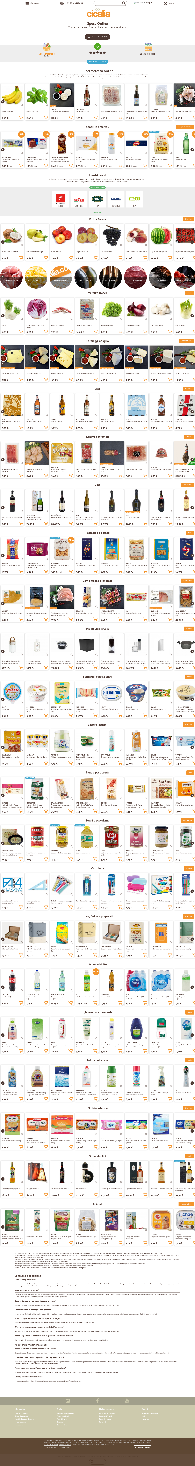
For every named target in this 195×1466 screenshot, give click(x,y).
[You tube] (127, 1402)
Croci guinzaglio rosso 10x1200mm (132, 1238)
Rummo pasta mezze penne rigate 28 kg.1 (136, 566)
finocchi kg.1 (5, 325)
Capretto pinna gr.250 (182, 373)
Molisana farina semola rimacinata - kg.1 (136, 950)
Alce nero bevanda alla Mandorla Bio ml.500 (136, 758)
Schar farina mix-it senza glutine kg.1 (61, 950)
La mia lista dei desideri (150, 1413)
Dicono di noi (61, 1422)
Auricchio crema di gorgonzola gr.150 (36, 710)
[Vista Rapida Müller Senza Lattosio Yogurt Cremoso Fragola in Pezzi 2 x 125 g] (171, 750)
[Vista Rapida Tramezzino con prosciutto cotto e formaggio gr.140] (72, 798)
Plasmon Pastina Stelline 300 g (11, 1141)
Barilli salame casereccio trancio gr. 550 (111, 470)
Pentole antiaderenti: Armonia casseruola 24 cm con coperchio (61, 662)
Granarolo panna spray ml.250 (110, 757)
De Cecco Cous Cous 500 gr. (109, 565)
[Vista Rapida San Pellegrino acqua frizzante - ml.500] (72, 990)
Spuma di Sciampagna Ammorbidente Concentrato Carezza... (60, 161)
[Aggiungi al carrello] (21, 117)
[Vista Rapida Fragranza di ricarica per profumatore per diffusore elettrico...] (47, 655)
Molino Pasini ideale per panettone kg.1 (86, 950)
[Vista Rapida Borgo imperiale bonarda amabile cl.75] (22, 511)
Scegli (112, 1444)
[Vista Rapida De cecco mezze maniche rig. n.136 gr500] (171, 559)
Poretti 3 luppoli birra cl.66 (34, 421)
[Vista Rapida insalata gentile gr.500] (121, 319)
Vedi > (189, 676)
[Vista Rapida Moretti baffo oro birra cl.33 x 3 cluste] (22, 415)
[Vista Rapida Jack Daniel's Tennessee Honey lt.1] (171, 1182)
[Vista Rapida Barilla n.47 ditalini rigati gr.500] (96, 559)
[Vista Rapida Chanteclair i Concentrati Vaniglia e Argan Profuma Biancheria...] (47, 1086)
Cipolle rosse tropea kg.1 (133, 325)
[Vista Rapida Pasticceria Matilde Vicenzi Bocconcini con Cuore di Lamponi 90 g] (22, 798)
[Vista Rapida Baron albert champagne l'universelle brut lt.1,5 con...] (47, 511)
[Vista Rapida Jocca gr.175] (22, 703)
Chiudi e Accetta (143, 1447)
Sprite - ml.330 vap (180, 159)
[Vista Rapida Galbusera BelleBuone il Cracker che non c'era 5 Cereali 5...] (171, 798)
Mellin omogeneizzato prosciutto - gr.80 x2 (136, 1142)
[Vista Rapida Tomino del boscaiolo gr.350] (72, 105)
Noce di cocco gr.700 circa (10, 252)
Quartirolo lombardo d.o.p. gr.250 (161, 373)
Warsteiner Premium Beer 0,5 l (85, 421)
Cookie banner (19, 1425)
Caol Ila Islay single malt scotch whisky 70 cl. (185, 1190)
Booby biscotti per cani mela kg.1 (86, 1237)
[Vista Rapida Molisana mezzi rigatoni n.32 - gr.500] (72, 559)
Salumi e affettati (105, 1416)
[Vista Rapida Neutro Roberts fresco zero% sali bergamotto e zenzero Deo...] (121, 1038)
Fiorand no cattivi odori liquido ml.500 (160, 1094)
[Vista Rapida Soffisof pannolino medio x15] (171, 1134)
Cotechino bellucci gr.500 (84, 613)
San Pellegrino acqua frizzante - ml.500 (61, 998)
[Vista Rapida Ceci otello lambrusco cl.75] (146, 511)
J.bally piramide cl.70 (33, 1189)
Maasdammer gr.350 (57, 373)
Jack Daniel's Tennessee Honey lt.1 (161, 1189)
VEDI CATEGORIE (99, 36)
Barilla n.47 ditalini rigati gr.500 (85, 565)
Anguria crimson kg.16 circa (159, 252)
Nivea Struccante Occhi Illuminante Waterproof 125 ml (11, 1046)
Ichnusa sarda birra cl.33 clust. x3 (185, 421)
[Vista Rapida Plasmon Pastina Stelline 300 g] (22, 1134)
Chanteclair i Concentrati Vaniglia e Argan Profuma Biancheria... (37, 1094)
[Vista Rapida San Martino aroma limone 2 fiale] (171, 942)
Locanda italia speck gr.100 (134, 469)
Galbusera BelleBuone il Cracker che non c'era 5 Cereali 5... (160, 806)
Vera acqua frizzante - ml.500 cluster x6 (160, 998)
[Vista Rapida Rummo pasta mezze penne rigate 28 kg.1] (146, 559)
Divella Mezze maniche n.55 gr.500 (12, 565)
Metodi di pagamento (22, 1416)
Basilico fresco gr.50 (33, 111)
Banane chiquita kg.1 (8, 111)
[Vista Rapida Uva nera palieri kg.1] (121, 245)
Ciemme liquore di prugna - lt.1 (11, 1189)
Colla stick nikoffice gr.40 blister (86, 901)
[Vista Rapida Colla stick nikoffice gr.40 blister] (96, 894)
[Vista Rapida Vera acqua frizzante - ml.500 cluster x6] (171, 990)
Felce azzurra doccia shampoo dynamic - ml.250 (135, 1046)
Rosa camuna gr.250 (132, 373)
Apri (190, 772)
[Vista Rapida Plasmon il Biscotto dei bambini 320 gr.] (72, 1134)
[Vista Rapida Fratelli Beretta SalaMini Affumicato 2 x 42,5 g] (72, 463)
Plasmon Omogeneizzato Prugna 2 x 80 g (86, 1142)
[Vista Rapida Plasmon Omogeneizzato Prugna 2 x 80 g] (96, 1134)
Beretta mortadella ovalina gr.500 (161, 469)
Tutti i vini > (187, 484)
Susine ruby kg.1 (56, 252)
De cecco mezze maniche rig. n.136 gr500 (161, 566)
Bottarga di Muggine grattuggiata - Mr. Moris (37, 614)
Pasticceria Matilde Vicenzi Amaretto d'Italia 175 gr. (134, 806)
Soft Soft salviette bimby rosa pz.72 (111, 1141)
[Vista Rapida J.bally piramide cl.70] (47, 1182)
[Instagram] (68, 1402)
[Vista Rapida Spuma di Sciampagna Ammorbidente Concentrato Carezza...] (72, 153)
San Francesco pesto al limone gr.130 (160, 854)
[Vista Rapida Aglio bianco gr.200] (171, 319)
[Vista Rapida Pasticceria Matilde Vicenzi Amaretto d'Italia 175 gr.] (146, 798)
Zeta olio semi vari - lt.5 (83, 853)
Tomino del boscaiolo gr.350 (59, 111)
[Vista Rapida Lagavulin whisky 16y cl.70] (146, 1182)
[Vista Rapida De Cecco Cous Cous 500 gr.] (121, 559)
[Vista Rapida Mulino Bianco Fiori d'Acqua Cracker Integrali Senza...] (96, 798)
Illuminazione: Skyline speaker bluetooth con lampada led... (11, 662)
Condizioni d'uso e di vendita (24, 1419)
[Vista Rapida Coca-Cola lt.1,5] (22, 990)
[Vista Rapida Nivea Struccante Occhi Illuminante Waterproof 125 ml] (22, 1038)
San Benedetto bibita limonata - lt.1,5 (36, 998)
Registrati (145, 1416)
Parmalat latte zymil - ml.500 (110, 159)
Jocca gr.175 (5, 709)
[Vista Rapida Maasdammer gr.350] (72, 367)
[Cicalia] (97, 12)
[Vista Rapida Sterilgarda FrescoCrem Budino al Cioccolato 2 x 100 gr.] (47, 153)
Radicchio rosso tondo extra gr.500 (35, 326)
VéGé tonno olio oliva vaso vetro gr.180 (111, 854)
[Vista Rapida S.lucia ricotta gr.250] (146, 703)
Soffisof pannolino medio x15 (159, 1141)
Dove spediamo (62, 1425)
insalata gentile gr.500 (108, 325)
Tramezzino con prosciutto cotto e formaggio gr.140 (61, 806)
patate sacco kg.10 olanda (84, 325)
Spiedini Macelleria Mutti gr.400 (110, 613)
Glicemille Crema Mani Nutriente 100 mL (86, 1046)
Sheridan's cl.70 (81, 1189)
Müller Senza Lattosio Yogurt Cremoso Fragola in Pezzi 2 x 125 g (161, 758)
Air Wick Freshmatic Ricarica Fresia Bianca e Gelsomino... (109, 1094)
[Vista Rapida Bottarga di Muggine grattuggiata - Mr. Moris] (47, 607)
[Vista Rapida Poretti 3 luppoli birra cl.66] (47, 415)
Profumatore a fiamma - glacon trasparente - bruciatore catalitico (136, 662)
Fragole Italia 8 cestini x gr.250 (184, 252)
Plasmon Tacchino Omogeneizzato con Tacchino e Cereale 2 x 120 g (36, 1143)
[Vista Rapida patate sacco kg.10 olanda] (96, 319)
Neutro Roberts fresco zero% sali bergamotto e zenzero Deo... (111, 1046)
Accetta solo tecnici (51, 1447)
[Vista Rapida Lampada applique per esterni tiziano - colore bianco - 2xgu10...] (171, 655)
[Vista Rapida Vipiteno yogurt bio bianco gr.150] (72, 750)
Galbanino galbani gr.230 (158, 709)
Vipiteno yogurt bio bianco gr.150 (61, 757)
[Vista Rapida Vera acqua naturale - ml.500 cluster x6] (146, 990)
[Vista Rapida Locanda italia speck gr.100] (146, 463)
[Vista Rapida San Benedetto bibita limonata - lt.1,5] (47, 990)
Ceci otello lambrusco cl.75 (134, 517)
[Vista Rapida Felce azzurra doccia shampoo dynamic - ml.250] (146, 1038)
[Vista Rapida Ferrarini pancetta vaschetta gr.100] (121, 105)
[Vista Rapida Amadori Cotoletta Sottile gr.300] (22, 607)
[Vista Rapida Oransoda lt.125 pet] (121, 990)
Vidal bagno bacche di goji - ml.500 (59, 1046)
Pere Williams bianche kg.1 (35, 252)
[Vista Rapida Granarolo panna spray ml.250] (121, 750)
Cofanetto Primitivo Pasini (10, 949)
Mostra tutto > (186, 1204)
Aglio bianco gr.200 (157, 325)
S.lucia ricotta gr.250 (132, 709)
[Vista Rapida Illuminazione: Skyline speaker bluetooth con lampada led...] (22, 655)
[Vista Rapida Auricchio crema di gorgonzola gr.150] (47, 703)
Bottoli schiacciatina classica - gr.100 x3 (85, 160)
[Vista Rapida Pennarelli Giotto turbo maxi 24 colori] (171, 894)
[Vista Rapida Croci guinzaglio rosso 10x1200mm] (146, 1230)
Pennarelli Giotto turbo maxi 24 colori (160, 902)
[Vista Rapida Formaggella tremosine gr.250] (96, 367)
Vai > (190, 532)
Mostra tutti (97, 212)
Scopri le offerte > (97, 127)
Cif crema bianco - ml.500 (183, 1093)
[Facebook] (97, 1402)
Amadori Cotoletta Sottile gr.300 (12, 613)
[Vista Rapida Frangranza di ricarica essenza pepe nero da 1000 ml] (121, 655)
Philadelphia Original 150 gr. (109, 709)
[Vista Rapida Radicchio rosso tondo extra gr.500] (47, 319)
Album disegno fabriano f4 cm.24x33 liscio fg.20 (10, 902)
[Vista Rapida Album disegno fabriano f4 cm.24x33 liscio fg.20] (22, 894)
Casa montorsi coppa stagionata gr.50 (86, 470)
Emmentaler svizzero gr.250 (10, 373)
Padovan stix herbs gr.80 (34, 1237)
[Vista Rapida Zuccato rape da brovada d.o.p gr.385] (146, 846)
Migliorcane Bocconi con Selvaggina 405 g (108, 1238)
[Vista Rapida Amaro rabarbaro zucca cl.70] (72, 1182)
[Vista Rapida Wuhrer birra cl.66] (72, 415)
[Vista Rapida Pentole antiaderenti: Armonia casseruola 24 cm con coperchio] (72, 655)
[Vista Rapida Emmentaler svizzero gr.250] (22, 367)
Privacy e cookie (20, 1422)
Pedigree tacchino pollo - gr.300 (160, 1237)
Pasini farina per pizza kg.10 (183, 949)
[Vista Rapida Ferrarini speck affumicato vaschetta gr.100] (22, 463)
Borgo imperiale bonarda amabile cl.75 (12, 518)
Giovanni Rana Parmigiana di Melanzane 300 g (36, 566)
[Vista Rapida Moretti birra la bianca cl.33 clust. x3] (146, 415)
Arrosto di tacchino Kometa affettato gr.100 (35, 470)
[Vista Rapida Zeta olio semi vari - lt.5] (96, 846)
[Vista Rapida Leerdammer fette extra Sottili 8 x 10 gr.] (72, 703)
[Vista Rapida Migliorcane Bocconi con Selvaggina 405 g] (121, 1230)
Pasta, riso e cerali (105, 1419)
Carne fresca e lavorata (107, 1413)
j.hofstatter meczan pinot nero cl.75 (62, 517)
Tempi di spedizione (21, 1413)
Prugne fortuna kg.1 (82, 252)
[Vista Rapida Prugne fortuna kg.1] (96, 245)
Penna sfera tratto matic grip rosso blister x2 (111, 902)
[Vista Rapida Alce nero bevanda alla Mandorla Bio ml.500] (146, 750)
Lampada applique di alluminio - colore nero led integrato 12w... (86, 662)
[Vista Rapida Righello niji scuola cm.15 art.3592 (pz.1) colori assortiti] (72, 894)
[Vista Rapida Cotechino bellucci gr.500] (96, 607)
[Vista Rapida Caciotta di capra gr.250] (47, 367)
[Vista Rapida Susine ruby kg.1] (72, 245)
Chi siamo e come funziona (66, 1413)
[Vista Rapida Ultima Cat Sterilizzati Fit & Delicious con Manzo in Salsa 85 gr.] (22, 1230)
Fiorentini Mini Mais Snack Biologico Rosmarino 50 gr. (35, 806)
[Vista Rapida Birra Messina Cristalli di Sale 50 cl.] (171, 415)
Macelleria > (187, 580)
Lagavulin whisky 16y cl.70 (134, 1189)
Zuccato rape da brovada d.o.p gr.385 (135, 854)
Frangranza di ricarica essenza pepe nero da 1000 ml (110, 662)
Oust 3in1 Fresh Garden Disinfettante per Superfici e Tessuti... (134, 1095)
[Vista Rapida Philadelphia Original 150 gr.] (121, 703)
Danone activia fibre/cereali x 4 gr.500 (85, 758)
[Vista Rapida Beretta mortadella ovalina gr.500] (171, 463)
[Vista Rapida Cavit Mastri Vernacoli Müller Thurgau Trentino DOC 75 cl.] (96, 511)
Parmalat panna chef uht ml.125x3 (37, 757)
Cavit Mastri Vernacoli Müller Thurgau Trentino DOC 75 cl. (85, 518)
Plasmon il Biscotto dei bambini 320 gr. (61, 1142)
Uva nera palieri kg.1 (107, 252)
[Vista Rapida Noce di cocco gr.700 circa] (22, 245)
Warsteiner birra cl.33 (107, 421)
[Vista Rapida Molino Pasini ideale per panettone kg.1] (96, 942)
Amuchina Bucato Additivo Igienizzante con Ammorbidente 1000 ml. (86, 1095)
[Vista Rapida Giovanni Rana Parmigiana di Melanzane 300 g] (47, 559)
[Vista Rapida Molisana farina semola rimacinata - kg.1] (146, 942)
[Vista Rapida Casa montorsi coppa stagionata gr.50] (96, 463)
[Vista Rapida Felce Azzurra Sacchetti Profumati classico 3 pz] (72, 1086)
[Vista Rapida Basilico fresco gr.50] (47, 105)
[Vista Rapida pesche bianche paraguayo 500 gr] (146, 245)
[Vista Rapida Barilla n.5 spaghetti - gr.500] (146, 153)
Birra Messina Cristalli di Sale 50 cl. (161, 421)
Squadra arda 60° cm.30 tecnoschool (34, 902)
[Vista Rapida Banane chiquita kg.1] (22, 105)
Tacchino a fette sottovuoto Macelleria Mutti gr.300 (59, 614)
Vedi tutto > (187, 820)
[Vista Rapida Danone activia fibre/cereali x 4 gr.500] (96, 750)
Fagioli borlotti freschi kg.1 (59, 325)
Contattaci (145, 1419)
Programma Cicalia (63, 1416)
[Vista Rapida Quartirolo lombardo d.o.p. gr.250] (171, 367)
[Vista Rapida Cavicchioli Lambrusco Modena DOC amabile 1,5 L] (171, 511)
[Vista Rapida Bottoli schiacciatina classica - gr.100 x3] (96, 153)
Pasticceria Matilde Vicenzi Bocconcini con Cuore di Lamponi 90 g (12, 807)
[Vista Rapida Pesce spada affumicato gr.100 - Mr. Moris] (171, 607)
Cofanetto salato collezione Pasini (111, 949)
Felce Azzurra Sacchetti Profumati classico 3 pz (61, 1094)
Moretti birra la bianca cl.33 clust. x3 (136, 421)
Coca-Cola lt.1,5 (6, 997)
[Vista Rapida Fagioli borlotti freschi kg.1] (72, 319)
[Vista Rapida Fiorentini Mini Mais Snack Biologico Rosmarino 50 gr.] (47, 798)
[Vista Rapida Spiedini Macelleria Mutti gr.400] (121, 607)
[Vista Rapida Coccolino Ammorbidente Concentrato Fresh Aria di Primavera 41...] (22, 1086)
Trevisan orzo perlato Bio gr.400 (160, 111)
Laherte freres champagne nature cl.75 (136, 112)
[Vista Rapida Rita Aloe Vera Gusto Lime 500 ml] (96, 990)
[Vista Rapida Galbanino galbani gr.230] (171, 703)
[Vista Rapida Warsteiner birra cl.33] (121, 415)
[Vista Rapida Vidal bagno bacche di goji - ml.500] (72, 1038)
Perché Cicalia (62, 1419)
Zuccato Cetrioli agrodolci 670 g (61, 853)
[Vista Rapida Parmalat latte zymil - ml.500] (121, 153)
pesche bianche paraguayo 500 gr (136, 252)
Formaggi (102, 1422)
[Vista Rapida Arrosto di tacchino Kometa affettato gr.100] (47, 463)
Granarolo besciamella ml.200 (11, 757)
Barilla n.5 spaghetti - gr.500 (134, 159)
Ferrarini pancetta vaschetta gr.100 (111, 111)
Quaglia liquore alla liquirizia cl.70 (111, 1189)
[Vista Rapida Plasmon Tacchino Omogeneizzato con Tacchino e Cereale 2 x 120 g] (47, 1134)
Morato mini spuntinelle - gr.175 (184, 805)
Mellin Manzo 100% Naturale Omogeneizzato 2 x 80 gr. (184, 1142)
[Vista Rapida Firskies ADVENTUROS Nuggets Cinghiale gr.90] (72, 1230)
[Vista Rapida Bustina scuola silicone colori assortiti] (146, 894)
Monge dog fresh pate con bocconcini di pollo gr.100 (183, 1238)
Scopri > (189, 436)
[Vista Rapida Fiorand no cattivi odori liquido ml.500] (171, 1086)
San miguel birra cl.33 (82, 111)
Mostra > (188, 219)
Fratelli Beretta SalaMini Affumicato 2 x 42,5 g (58, 470)
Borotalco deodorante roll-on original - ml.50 (159, 1046)
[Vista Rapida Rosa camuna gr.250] (146, 367)
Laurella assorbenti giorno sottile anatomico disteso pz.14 (37, 1046)
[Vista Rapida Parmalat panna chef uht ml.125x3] (47, 750)
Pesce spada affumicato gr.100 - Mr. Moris (160, 614)
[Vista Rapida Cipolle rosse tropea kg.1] (146, 319)
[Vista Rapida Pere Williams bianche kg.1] (47, 245)
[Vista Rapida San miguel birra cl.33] (96, 105)
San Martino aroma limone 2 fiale (161, 949)
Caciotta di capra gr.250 (34, 373)
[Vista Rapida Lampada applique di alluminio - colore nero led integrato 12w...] (96, 655)
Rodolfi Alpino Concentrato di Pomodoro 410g (36, 854)
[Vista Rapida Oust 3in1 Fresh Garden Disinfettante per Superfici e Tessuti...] (146, 1086)
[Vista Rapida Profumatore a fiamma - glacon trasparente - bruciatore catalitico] (146, 655)
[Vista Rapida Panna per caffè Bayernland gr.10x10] (22, 153)
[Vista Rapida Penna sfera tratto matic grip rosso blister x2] (121, 894)
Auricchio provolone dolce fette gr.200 (85, 710)
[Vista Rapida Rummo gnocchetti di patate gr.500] (171, 153)
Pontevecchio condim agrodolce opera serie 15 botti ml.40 (12, 854)
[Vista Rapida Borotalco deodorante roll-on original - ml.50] (171, 1038)
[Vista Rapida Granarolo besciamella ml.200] (22, 750)
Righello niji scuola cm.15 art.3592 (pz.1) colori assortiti (61, 902)
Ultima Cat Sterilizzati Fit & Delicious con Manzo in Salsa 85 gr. (12, 1238)
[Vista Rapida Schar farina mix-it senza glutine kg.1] (72, 942)
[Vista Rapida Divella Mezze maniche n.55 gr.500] (22, 559)
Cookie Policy (99, 1444)
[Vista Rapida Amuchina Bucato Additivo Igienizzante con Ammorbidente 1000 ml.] (96, 1086)
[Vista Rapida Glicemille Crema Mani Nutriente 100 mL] (96, 1038)
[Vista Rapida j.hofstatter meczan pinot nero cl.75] (72, 511)
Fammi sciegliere (65, 1447)
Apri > (190, 292)
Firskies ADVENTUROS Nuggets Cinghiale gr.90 (61, 1238)
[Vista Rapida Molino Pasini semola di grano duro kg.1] (47, 942)
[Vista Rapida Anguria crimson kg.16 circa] (171, 245)
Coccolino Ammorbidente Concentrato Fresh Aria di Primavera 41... (9, 1095)
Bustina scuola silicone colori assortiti (135, 902)
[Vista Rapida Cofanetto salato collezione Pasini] (121, 942)
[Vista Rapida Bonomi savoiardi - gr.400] (121, 798)
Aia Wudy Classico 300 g (133, 613)
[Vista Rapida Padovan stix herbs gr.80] (47, 1230)
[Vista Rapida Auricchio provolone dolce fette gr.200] (96, 703)
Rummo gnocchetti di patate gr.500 (159, 160)
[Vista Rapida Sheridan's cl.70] (96, 1182)
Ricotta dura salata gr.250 (109, 373)
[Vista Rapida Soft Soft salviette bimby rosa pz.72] (121, 1134)
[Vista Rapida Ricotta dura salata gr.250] (121, 367)
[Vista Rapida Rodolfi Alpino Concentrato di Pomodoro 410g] (47, 846)
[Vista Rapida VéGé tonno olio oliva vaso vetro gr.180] (121, 846)
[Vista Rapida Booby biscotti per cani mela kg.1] (96, 1230)
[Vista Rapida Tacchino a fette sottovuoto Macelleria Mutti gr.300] (72, 607)
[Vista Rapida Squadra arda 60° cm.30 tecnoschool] (47, 894)
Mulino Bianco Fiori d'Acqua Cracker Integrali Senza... (84, 806)
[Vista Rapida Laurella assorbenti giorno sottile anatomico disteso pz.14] (47, 1038)
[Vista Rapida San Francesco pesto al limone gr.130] (171, 846)
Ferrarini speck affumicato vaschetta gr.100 (10, 470)
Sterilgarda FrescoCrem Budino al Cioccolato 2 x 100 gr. (37, 160)
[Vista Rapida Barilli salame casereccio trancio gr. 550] (121, 463)
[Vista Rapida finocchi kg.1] (22, 319)
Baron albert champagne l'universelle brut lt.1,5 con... (35, 518)
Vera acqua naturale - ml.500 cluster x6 (135, 998)
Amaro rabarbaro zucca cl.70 (60, 1189)
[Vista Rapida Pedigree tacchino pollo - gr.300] (171, 1230)
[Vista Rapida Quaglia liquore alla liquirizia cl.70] (121, 1182)
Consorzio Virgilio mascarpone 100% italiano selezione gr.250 (184, 710)
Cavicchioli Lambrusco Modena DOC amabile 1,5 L (160, 518)
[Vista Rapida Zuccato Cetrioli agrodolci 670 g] (72, 846)
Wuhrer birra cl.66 (56, 421)
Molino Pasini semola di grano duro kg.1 (36, 950)
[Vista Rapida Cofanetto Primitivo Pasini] (22, 942)
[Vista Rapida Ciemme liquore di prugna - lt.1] (22, 1182)
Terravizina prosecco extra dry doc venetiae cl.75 (111, 518)
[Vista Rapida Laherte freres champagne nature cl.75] (146, 105)
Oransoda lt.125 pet (107, 997)
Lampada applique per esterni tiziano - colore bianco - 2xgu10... (160, 662)
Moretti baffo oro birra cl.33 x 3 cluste (11, 422)
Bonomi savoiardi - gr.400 (109, 805)
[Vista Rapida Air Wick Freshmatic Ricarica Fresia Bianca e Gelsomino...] (121, 1086)
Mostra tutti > (186, 340)
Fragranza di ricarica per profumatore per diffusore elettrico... (34, 663)
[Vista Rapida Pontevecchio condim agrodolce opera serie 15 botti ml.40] (22, 846)
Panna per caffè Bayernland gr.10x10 (10, 160)
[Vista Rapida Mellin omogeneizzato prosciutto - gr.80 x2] (146, 1134)
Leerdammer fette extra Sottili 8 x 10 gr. (61, 710)
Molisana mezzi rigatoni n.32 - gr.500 (60, 566)
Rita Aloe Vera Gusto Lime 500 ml (86, 997)
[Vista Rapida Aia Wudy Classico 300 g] (146, 607)
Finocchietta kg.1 (180, 325)
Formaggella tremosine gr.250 (85, 373)
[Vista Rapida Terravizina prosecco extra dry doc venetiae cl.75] (121, 511)
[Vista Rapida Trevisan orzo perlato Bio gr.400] (171, 105)
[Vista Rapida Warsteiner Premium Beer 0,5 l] (96, 415)
